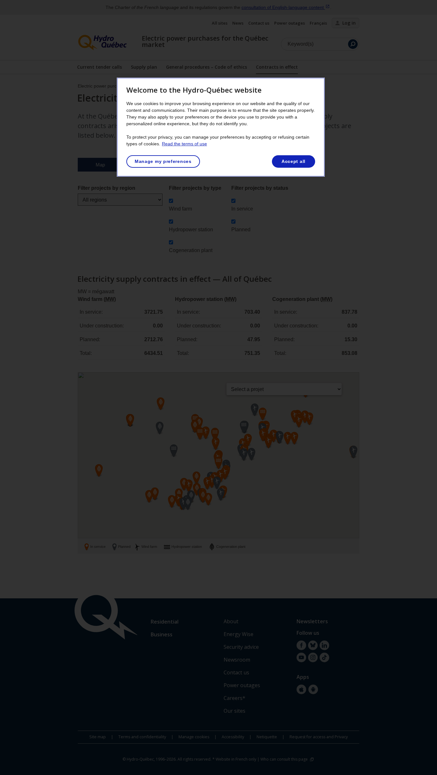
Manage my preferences (163, 161)
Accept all (294, 161)
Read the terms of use (184, 143)
